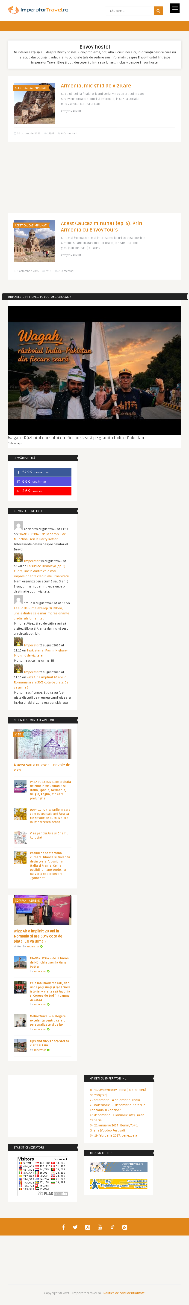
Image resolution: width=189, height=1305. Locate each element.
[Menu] (175, 8)
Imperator (32, 561)
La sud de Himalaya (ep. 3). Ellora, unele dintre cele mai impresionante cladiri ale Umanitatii (41, 571)
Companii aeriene (27, 901)
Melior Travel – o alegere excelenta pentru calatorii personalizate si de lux (49, 1021)
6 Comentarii (69, 133)
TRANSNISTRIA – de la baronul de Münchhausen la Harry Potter (50, 963)
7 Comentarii (66, 271)
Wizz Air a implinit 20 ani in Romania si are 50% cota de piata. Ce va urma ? (41, 682)
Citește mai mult (71, 111)
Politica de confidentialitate (124, 1293)
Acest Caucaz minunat (31, 88)
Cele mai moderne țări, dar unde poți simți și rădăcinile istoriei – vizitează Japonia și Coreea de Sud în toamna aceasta (50, 991)
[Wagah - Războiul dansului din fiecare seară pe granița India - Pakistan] (94, 370)
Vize (18, 734)
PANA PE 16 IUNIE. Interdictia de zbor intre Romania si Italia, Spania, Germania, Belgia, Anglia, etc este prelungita (50, 790)
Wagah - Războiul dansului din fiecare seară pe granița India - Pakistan (76, 437)
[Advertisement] (94, 181)
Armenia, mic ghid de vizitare (96, 86)
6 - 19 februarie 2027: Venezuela (113, 1135)
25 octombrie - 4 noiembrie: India (115, 1100)
